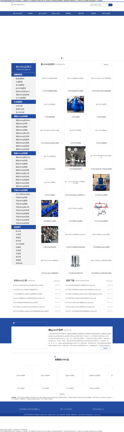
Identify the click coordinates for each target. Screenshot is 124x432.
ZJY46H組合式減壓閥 (101, 195)
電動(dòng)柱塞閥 (22, 143)
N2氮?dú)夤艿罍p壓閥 (50, 247)
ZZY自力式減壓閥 (50, 195)
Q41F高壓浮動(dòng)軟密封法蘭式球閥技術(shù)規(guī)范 (80, 298)
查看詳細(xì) (57, 281)
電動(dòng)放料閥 (22, 149)
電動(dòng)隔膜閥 (22, 140)
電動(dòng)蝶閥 (21, 127)
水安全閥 (19, 106)
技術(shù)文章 (56, 13)
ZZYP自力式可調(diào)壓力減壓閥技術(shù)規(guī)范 (79, 302)
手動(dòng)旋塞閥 (22, 220)
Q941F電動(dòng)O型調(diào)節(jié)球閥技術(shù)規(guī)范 (29, 307)
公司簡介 (30, 13)
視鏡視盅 (19, 263)
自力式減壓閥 (21, 98)
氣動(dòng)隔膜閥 (22, 180)
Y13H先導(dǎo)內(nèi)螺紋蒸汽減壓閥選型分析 (25, 289)
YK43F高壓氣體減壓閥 (75, 169)
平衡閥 (18, 254)
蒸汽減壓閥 (20, 85)
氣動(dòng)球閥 (21, 160)
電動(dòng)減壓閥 (88, 388)
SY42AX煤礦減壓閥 (49, 169)
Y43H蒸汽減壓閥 (101, 117)
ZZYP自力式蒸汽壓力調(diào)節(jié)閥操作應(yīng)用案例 (28, 285)
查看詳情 (106, 64)
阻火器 (18, 231)
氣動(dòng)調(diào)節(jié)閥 (25, 157)
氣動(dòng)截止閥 (22, 173)
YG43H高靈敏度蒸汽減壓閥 (75, 91)
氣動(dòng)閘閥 (21, 167)
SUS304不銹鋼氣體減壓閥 (49, 91)
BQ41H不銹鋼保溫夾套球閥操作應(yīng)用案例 (25, 302)
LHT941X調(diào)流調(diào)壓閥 (50, 143)
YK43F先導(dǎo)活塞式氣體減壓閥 (101, 91)
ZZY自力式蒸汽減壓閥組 (101, 221)
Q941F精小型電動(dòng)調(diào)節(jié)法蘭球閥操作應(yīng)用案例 (31, 311)
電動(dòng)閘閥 (21, 130)
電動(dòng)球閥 (21, 123)
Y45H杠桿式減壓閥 (75, 143)
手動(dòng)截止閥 (22, 207)
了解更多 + (105, 348)
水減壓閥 (19, 82)
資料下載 (81, 13)
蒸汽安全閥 (20, 112)
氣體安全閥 (20, 109)
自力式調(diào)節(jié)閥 (24, 194)
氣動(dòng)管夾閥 (22, 176)
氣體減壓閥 (20, 79)
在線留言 (93, 13)
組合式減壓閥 (21, 88)
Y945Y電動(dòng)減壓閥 (75, 221)
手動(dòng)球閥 (21, 197)
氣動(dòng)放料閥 (22, 170)
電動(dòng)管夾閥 (22, 136)
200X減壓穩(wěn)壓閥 (50, 221)
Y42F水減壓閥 (76, 117)
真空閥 (18, 257)
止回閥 (18, 234)
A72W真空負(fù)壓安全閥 (75, 273)
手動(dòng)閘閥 (21, 204)
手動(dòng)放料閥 (22, 223)
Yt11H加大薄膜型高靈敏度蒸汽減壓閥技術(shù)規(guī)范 (80, 285)
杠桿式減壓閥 (14, 388)
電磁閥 (18, 260)
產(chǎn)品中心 (43, 13)
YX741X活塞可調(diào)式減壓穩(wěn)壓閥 (76, 195)
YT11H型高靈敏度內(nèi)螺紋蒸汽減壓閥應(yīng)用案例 (27, 294)
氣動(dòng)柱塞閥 (22, 183)
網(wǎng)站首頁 (17, 13)
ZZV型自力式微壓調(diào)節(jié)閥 (75, 247)
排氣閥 (18, 247)
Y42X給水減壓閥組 (101, 143)
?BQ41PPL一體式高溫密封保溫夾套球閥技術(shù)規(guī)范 (81, 311)
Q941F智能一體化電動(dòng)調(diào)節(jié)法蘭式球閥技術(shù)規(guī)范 (84, 294)
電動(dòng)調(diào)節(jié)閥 (25, 120)
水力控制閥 (20, 244)
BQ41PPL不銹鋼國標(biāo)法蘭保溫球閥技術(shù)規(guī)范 (28, 298)
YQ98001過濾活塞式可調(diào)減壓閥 (101, 169)
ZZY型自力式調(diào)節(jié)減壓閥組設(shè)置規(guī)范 (80, 307)
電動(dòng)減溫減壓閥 (24, 95)
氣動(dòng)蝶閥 (21, 164)
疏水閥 (18, 241)
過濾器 (18, 237)
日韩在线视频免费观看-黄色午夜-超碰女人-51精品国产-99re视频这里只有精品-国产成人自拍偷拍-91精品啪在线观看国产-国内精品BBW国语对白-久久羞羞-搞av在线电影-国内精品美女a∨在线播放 (51, 0)
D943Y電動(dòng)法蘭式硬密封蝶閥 (101, 273)
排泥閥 (18, 250)
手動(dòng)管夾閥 (22, 210)
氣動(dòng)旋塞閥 (22, 186)
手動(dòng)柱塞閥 (22, 217)
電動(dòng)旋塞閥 (22, 146)
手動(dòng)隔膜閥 (22, 213)
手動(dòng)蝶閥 (21, 201)
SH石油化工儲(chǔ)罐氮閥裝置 (49, 273)
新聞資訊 (68, 13)
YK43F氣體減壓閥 (50, 117)
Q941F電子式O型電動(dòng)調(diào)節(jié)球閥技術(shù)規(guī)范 (83, 289)
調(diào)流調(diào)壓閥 (24, 91)
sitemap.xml (97, 414)
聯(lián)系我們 (106, 13)
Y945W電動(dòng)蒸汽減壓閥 (101, 247)
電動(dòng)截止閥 (22, 133)
